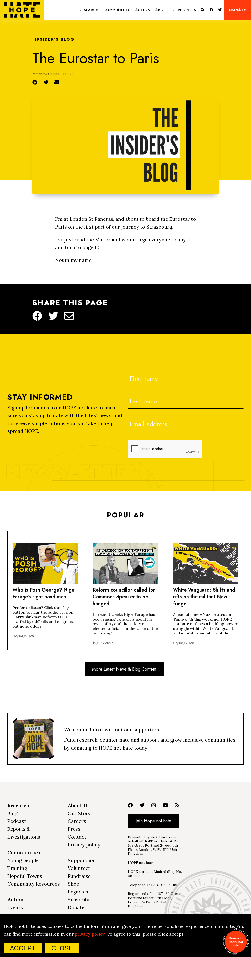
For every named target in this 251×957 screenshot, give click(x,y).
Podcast (16, 821)
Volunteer (79, 868)
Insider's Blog (54, 39)
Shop (73, 884)
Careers (77, 821)
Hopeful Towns (24, 876)
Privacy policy (84, 844)
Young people (23, 860)
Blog (12, 813)
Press (74, 829)
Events (15, 907)
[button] (89, 10)
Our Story (79, 813)
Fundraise (79, 876)
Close (62, 948)
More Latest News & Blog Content (124, 669)
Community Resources (33, 884)
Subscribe (79, 899)
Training (17, 868)
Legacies (78, 892)
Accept (23, 948)
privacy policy (90, 934)
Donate (237, 9)
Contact (77, 837)
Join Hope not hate (153, 821)
